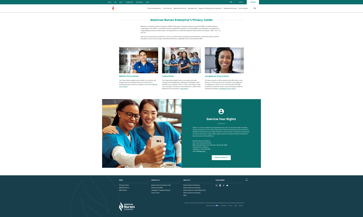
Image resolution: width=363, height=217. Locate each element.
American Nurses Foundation (191, 193)
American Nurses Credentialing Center (194, 190)
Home (109, 2)
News (147, 2)
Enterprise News (124, 185)
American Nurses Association (191, 188)
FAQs (184, 195)
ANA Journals (123, 190)
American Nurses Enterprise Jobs (161, 185)
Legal (235, 205)
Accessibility (224, 205)
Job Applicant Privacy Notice (217, 76)
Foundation (129, 2)
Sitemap (241, 205)
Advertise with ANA (157, 188)
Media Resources (124, 188)
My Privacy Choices (211, 205)
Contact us (155, 180)
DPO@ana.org (201, 151)
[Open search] (255, 8)
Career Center (155, 193)
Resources (139, 2)
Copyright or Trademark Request (161, 190)
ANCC (120, 2)
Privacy (230, 205)
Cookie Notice (168, 76)
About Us (186, 180)
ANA (115, 2)
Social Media (220, 180)
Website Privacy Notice (129, 76)
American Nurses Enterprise (191, 185)
